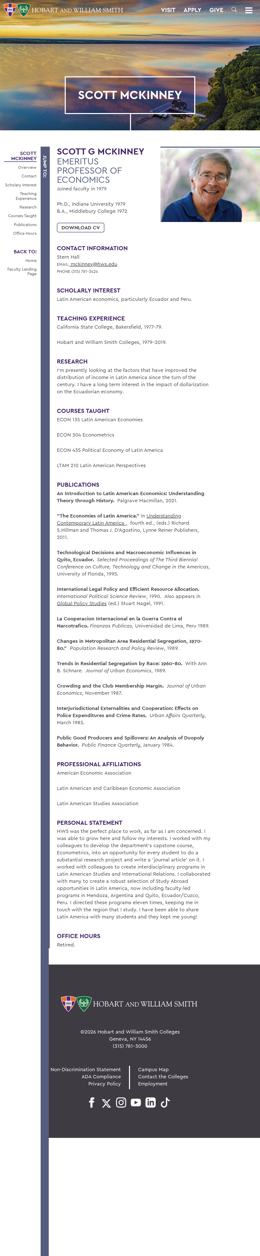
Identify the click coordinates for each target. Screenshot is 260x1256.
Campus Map (153, 1069)
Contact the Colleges (163, 1076)
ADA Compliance (101, 1076)
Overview (27, 167)
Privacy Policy (104, 1083)
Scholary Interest (21, 185)
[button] (234, 9)
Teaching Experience (26, 196)
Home (31, 260)
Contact (29, 176)
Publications (25, 224)
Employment (153, 1083)
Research (28, 207)
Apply (192, 10)
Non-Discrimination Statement (86, 1069)
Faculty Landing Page (22, 271)
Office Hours (25, 233)
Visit (168, 10)
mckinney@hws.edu (93, 264)
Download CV (80, 227)
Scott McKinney (24, 156)
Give (216, 10)
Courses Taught (22, 215)
